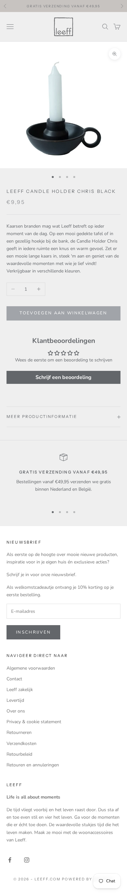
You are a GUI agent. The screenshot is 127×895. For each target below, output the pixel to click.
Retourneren (19, 732)
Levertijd (15, 700)
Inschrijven (33, 632)
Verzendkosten (21, 743)
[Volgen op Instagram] (26, 860)
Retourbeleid (19, 754)
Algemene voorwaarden (31, 668)
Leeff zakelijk (20, 690)
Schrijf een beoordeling (63, 377)
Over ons (16, 711)
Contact (14, 679)
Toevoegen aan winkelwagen (63, 313)
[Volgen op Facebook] (10, 860)
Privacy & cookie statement (34, 722)
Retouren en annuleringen (33, 765)
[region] (63, 477)
